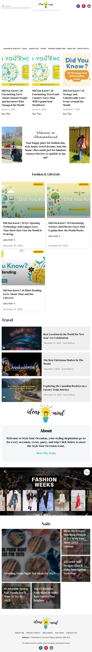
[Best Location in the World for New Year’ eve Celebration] (22, 338)
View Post (6, 114)
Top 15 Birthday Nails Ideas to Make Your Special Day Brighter (46, 594)
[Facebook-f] (78, 6)
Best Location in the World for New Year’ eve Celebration (63, 336)
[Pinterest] (83, 6)
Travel (43, 49)
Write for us (83, 49)
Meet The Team (46, 453)
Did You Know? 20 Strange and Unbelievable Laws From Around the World (74, 98)
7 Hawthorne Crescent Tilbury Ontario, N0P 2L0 (50, 637)
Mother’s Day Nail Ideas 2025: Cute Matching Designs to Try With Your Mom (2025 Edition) (75, 536)
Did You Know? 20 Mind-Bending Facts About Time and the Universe (22, 294)
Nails (24, 49)
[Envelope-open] (89, 6)
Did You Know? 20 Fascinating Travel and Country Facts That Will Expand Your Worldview (45, 98)
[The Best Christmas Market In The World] (22, 364)
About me (71, 49)
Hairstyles (34, 49)
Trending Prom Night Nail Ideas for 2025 (29, 573)
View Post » (9, 240)
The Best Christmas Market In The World (63, 362)
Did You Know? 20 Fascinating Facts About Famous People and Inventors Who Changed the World (14, 98)
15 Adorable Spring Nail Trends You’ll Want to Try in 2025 (16, 594)
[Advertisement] (46, 29)
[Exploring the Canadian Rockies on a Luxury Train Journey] (22, 390)
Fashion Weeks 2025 (56, 49)
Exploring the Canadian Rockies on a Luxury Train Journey (65, 387)
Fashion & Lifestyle (12, 49)
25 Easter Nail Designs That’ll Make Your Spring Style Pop (75, 567)
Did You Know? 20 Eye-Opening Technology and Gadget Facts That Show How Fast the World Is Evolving (22, 228)
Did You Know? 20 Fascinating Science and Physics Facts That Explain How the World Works (66, 226)
